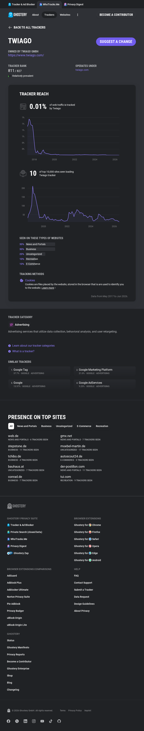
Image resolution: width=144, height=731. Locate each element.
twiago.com (82, 69)
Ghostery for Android (87, 560)
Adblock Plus (14, 582)
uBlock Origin (14, 617)
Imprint (87, 710)
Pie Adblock (13, 603)
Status (10, 640)
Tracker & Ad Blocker (23, 4)
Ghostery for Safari (86, 539)
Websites (65, 14)
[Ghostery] (17, 15)
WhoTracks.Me (51, 4)
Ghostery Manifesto (18, 647)
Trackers (49, 14)
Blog (9, 682)
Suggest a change (116, 41)
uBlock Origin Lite (17, 625)
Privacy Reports (16, 654)
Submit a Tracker (83, 589)
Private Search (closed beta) (26, 532)
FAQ (76, 575)
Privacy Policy (75, 710)
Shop (10, 675)
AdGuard (12, 575)
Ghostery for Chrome (87, 525)
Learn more (48, 287)
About (35, 14)
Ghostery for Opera (86, 546)
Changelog (13, 689)
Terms (63, 710)
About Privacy (82, 610)
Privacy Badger (15, 610)
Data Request (81, 596)
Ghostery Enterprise (18, 668)
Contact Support (83, 582)
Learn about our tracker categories (33, 345)
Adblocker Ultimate (17, 589)
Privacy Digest (75, 4)
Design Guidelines (84, 603)
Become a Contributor (116, 15)
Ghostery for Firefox (87, 532)
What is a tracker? (23, 351)
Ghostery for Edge (86, 553)
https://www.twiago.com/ (26, 55)
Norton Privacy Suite (18, 596)
